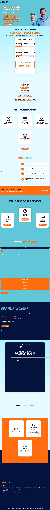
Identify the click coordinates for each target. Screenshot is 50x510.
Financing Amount (21, 44)
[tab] (25, 248)
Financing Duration (21, 53)
